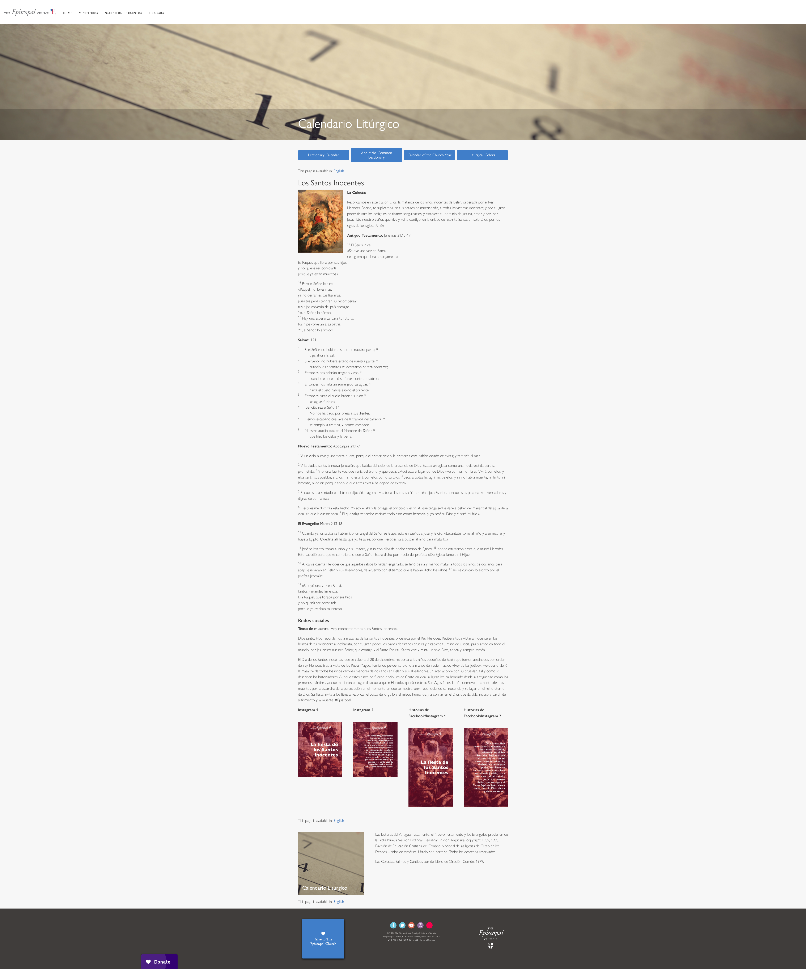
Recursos (156, 13)
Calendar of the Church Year (429, 155)
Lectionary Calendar (323, 155)
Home (67, 13)
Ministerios (88, 13)
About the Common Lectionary (376, 155)
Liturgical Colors (482, 155)
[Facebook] (393, 925)
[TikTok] (429, 925)
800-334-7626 (411, 940)
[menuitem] (339, 171)
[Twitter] (402, 925)
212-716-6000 (395, 940)
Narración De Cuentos (123, 13)
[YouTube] (411, 925)
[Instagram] (420, 925)
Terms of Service (427, 940)
